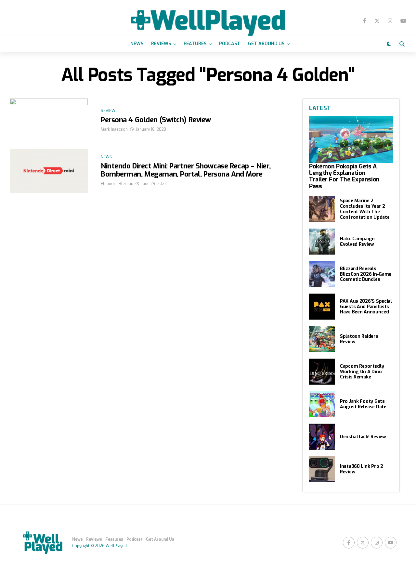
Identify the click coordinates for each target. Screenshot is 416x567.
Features (195, 44)
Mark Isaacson (114, 129)
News (136, 44)
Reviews (161, 44)
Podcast (229, 44)
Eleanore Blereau (117, 183)
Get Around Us (266, 44)
